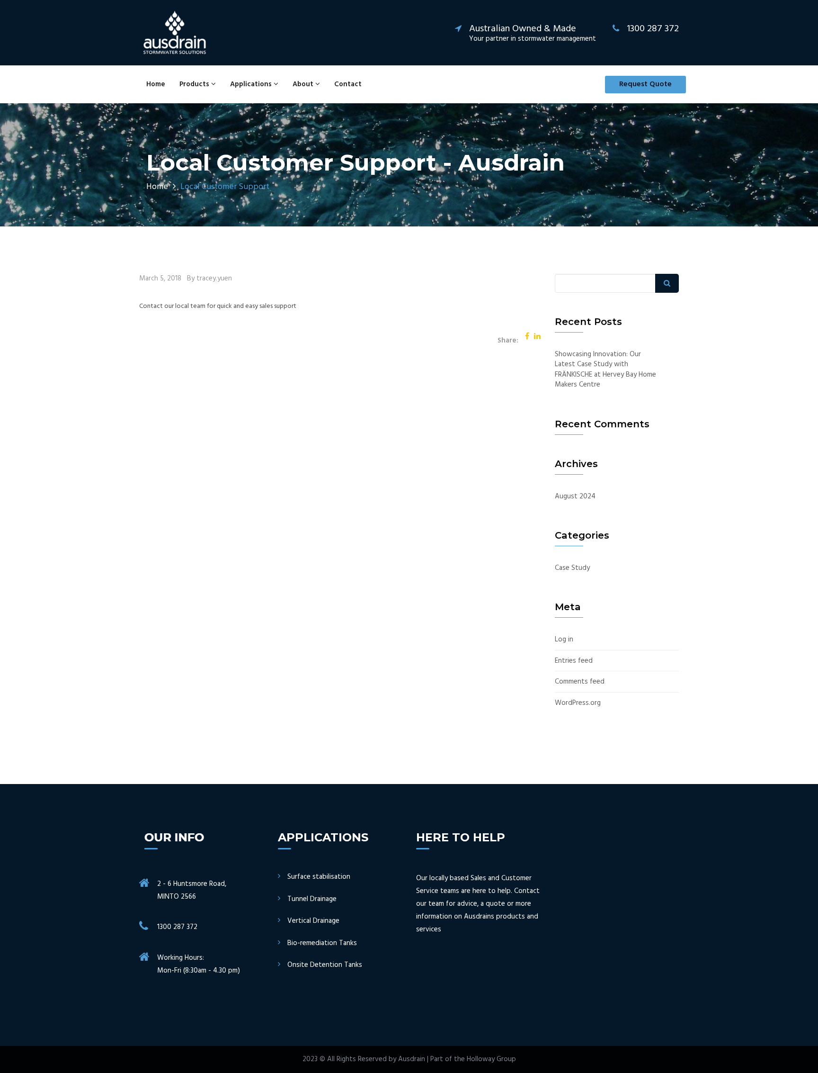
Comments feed (580, 682)
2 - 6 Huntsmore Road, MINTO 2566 (191, 890)
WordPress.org (578, 703)
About (304, 84)
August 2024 (575, 497)
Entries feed (574, 661)
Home (155, 84)
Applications (252, 84)
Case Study (572, 568)
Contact (348, 84)
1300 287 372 (177, 927)
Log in (564, 640)
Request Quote (645, 84)
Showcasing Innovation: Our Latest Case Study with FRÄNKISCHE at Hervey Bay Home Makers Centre (605, 370)
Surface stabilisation (318, 877)
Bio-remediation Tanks (322, 943)
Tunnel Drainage (312, 899)
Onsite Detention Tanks (324, 965)
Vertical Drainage (313, 921)
